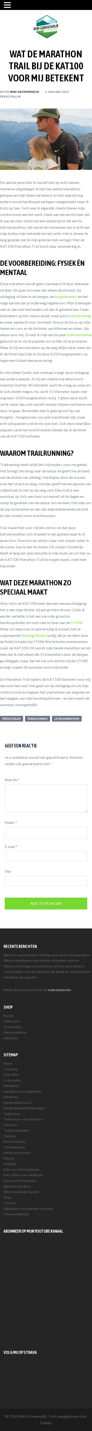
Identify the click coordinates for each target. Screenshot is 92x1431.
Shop (7, 1197)
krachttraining (79, 315)
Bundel (9, 1016)
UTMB (77, 622)
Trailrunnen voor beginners (23, 1119)
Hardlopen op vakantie (20, 977)
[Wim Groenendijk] (46, 26)
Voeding (10, 1164)
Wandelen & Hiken (17, 1186)
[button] (8, 5)
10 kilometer (13, 1027)
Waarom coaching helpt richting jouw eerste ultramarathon (47, 955)
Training (10, 1136)
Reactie (12, 779)
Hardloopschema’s (17, 1153)
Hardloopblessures (17, 1102)
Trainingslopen (14, 1147)
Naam (11, 822)
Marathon (11, 1038)
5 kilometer (12, 1021)
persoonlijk (11, 718)
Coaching (10, 1069)
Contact (10, 1203)
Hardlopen (11, 1086)
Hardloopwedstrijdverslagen (24, 1108)
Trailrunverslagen (16, 1130)
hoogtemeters (65, 296)
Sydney (46, 1422)
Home (8, 1063)
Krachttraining (14, 1141)
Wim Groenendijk (24, 91)
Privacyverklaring (16, 1214)
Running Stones (33, 635)
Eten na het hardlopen (20, 1181)
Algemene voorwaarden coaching (28, 1209)
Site (8, 871)
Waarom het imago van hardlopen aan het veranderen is (44, 966)
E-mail (11, 846)
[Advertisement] (46, 1291)
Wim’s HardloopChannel (21, 1192)
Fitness (9, 1158)
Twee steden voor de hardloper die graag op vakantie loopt (47, 972)
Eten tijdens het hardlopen (23, 1175)
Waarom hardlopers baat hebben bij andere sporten (41, 960)
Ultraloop (10, 1125)
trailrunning (37, 718)
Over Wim (11, 1074)
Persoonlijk (10, 96)
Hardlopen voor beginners (23, 1091)
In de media (12, 1080)
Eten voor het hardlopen (21, 1169)
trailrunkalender (59, 990)
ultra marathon (66, 718)
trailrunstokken (79, 334)
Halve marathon (15, 1032)
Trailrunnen (12, 1114)
